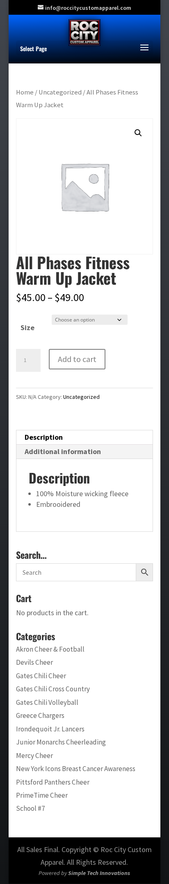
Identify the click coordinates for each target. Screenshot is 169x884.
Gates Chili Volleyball (47, 702)
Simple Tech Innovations (99, 873)
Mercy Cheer (34, 755)
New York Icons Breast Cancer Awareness (75, 768)
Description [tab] (44, 437)
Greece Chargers (40, 715)
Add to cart (77, 359)
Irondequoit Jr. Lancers (50, 728)
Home (25, 92)
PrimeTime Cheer (42, 795)
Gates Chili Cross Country (53, 688)
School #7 (30, 808)
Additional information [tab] (63, 451)
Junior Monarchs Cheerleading (61, 742)
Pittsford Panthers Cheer (52, 782)
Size (27, 327)
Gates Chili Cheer (41, 675)
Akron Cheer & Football (50, 649)
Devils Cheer (34, 662)
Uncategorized (60, 92)
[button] (138, 133)
